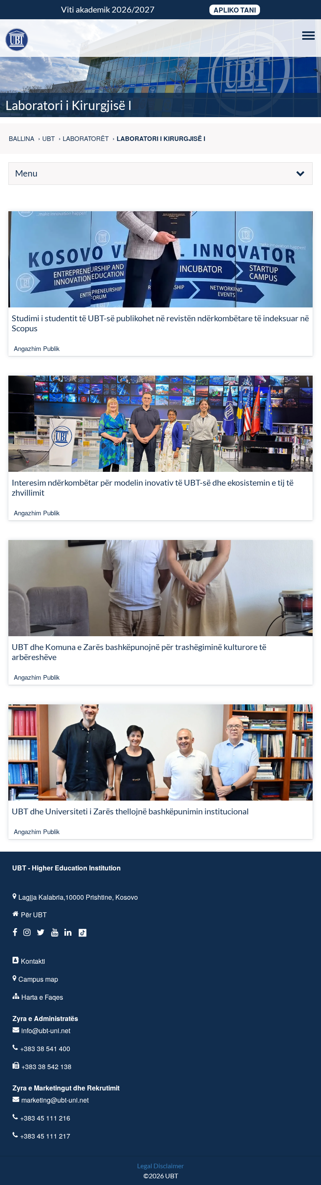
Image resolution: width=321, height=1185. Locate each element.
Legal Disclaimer (160, 1166)
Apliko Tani (235, 10)
